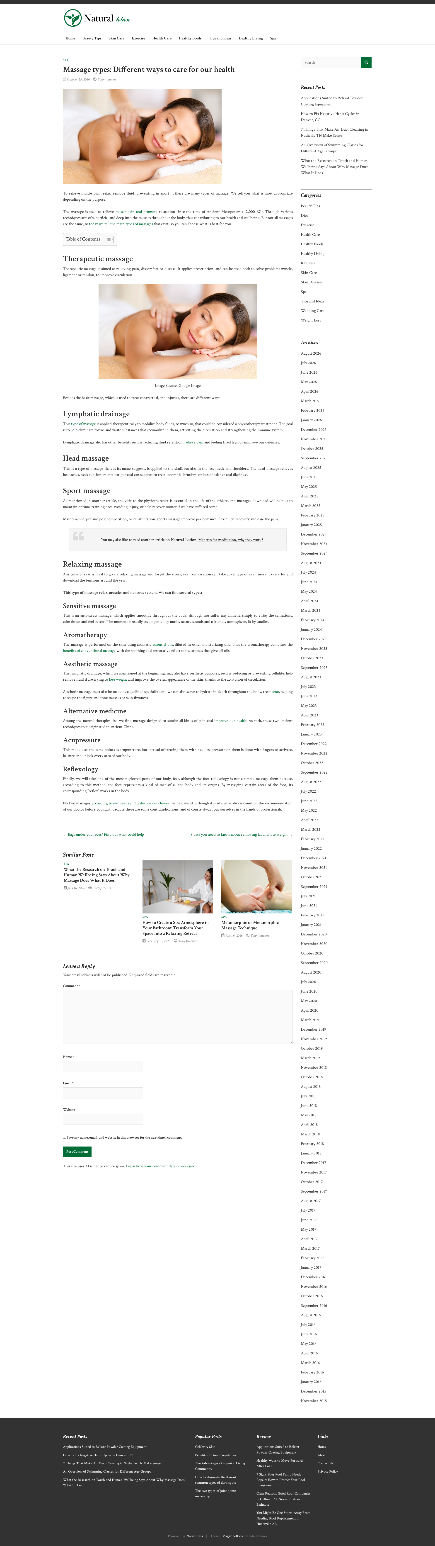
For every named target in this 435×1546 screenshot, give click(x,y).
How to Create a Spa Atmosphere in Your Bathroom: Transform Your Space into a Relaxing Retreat (176, 928)
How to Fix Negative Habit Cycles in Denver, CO (98, 1455)
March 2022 (310, 829)
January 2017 (311, 1267)
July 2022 (308, 791)
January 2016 (311, 1381)
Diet (304, 215)
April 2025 (309, 496)
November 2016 (314, 1286)
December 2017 (313, 1162)
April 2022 (309, 820)
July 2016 (308, 1324)
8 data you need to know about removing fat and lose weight (242, 834)
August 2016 (311, 1315)
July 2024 (308, 572)
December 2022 (314, 743)
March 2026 (310, 401)
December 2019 (313, 1029)
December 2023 (313, 639)
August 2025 (311, 467)
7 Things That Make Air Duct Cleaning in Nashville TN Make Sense (112, 1463)
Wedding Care (312, 310)
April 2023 (309, 715)
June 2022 (309, 800)
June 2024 (309, 581)
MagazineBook (232, 1536)
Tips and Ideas (220, 38)
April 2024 (309, 601)
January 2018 (311, 1153)
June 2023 (309, 696)
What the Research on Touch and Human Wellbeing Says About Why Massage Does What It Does (97, 875)
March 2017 (310, 1248)
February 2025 (312, 515)
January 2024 (311, 629)
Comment (71, 986)
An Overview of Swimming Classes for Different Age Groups (107, 1471)
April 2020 (309, 1010)
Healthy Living (251, 38)
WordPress (195, 1536)
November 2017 (314, 1172)
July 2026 (308, 362)
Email (68, 1083)
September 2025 (314, 458)
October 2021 (312, 877)
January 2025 (311, 524)
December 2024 (314, 534)
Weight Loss (311, 320)
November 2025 (314, 439)
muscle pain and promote (137, 211)
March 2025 (310, 505)
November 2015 (314, 1400)
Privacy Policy (328, 1471)
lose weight (118, 679)
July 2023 (308, 686)
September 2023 (314, 667)
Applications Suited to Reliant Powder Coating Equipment (105, 1446)
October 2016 (312, 1296)
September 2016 (314, 1305)
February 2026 (312, 410)
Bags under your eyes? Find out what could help (103, 834)
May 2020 (309, 1000)
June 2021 (309, 905)
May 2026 (309, 382)
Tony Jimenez (107, 79)
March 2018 (310, 1134)
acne (275, 691)
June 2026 (309, 372)
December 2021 (313, 858)
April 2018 (309, 1124)
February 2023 (312, 724)
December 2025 (314, 429)
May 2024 (309, 591)
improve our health (230, 720)
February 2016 (312, 1372)
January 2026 (311, 420)
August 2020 (311, 972)
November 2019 (314, 1039)
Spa (273, 38)
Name (68, 1057)
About (322, 1455)
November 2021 (314, 867)
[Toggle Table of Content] (107, 239)
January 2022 (311, 848)
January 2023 (311, 734)
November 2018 (314, 1067)
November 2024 (314, 543)
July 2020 (308, 981)
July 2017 (308, 1210)
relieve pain (193, 442)
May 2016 (309, 1343)
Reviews (308, 263)
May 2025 (309, 486)
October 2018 (312, 1077)
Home (70, 38)
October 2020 (312, 953)
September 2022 (314, 772)
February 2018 (312, 1143)
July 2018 (308, 1096)
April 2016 (309, 1353)
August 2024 (311, 562)
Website (69, 1110)
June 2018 (309, 1105)
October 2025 (312, 448)
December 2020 (314, 934)
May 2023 (309, 705)
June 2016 (309, 1334)
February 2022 (312, 839)
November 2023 (314, 648)
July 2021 (308, 896)
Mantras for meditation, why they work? (230, 539)
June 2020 (309, 991)
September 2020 (314, 962)
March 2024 (310, 610)
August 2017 (311, 1200)
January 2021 (311, 924)
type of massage (83, 423)
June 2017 (309, 1219)
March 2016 (310, 1362)
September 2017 (314, 1191)
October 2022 (312, 762)
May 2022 (309, 810)
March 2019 (310, 1058)
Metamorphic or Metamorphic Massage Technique (250, 925)
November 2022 (314, 753)
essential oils (162, 644)
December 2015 (313, 1391)
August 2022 (311, 781)
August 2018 (311, 1086)
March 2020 (310, 1020)
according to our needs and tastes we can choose (130, 803)
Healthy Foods (190, 38)
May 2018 (309, 1115)
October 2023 (312, 658)
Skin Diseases (312, 282)
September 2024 (314, 553)
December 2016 (313, 1277)
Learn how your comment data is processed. (161, 1166)
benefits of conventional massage (89, 650)
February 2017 (312, 1258)
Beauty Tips (91, 38)
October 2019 (312, 1048)
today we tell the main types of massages (121, 223)
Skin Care (116, 38)
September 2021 (314, 886)
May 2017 (308, 1229)
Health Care (162, 38)
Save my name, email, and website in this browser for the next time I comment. (124, 1137)
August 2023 (311, 677)
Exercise (138, 38)
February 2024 (312, 620)
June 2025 (309, 477)
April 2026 (309, 391)
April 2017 (309, 1239)
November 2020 (314, 943)
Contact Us (326, 1463)
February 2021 (312, 915)
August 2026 (311, 353)
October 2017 (312, 1181)
